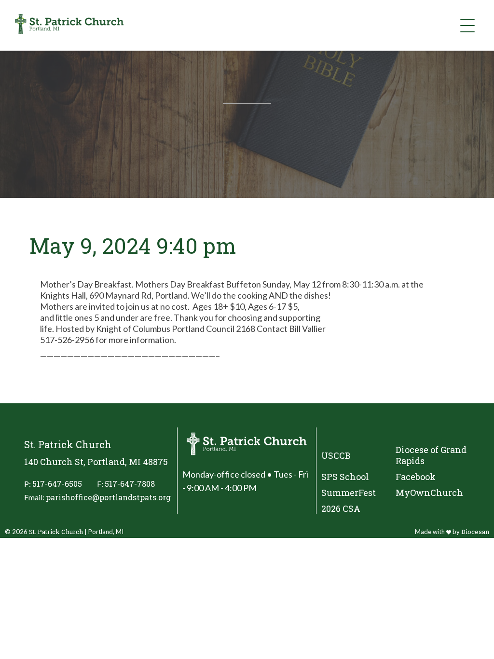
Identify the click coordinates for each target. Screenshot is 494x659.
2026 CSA (340, 508)
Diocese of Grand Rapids (431, 455)
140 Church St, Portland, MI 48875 (96, 461)
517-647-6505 (57, 484)
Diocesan (475, 531)
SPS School (345, 476)
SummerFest (348, 492)
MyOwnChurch (429, 492)
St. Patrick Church (56, 531)
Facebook (416, 476)
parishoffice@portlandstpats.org (108, 497)
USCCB (336, 455)
